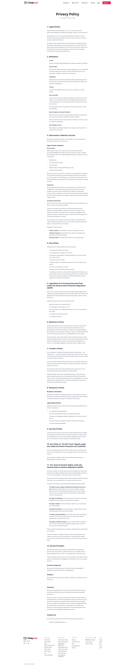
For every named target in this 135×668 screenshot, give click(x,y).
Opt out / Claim (89, 643)
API (45, 653)
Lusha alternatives (62, 651)
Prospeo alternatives (63, 647)
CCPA (100, 647)
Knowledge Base (76, 645)
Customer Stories (76, 641)
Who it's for (75, 3)
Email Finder (47, 640)
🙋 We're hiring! (27, 640)
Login (98, 3)
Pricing (93, 3)
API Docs (74, 647)
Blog (73, 643)
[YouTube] (28, 643)
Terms (100, 645)
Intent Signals (47, 651)
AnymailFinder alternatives (61, 644)
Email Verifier (47, 641)
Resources (84, 3)
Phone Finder (47, 649)
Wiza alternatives (62, 653)
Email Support (89, 641)
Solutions (66, 3)
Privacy (101, 640)
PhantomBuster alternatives (61, 655)
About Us (74, 640)
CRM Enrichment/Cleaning (49, 644)
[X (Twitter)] (26, 643)
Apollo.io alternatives (63, 641)
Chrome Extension (48, 655)
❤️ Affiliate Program (90, 640)
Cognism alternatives (63, 649)
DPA (100, 643)
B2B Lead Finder (48, 647)
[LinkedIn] (24, 643)
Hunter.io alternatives (63, 640)
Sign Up (106, 3)
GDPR (100, 641)
